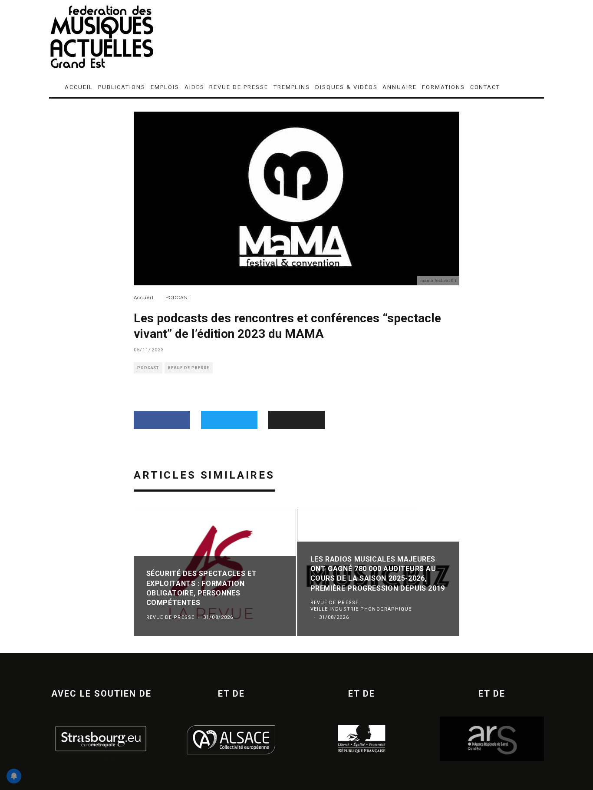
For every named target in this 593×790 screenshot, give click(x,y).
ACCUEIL (79, 87)
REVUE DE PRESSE (238, 87)
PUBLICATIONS (121, 87)
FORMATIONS (443, 87)
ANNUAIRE (399, 87)
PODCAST (148, 368)
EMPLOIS (165, 87)
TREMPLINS (291, 87)
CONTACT (485, 87)
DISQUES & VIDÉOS (346, 87)
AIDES (194, 87)
